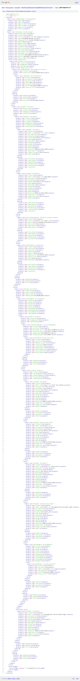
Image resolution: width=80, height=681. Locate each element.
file (33, 11)
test (56, 7)
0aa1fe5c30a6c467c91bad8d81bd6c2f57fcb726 (36, 7)
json (77, 678)
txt (73, 678)
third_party (9, 7)
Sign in (76, 2)
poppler (17, 7)
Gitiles (9, 678)
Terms (18, 678)
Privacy (13, 678)
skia (3, 7)
